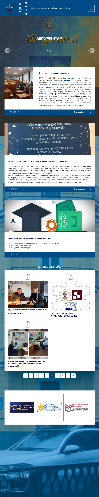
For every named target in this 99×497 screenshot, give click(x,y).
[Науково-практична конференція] (19, 83)
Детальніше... (79, 112)
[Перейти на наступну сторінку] (68, 375)
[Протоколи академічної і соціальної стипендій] (50, 216)
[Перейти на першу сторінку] (25, 375)
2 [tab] (50, 51)
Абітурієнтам (49, 38)
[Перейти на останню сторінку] (73, 375)
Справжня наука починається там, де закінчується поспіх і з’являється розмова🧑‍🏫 (26, 364)
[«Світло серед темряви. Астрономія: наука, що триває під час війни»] (50, 139)
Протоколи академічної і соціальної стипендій (29, 238)
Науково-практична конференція (54, 73)
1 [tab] (47, 50)
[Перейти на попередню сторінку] (31, 375)
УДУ (20, 8)
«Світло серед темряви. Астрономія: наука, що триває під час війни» (39, 161)
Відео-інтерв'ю (15, 313)
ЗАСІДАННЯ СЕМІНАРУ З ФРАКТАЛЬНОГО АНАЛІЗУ (64, 314)
